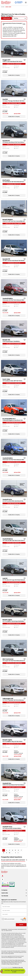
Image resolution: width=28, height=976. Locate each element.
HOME (2, 7)
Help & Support (10, 964)
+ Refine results (6, 18)
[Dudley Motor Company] (6, 2)
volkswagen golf (8, 698)
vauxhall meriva (8, 539)
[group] (14, 49)
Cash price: (5, 70)
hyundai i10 (6, 141)
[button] (25, 50)
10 (9, 852)
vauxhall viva (7, 783)
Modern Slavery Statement (13, 961)
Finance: (16, 750)
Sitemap (17, 964)
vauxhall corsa (7, 827)
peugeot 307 (6, 60)
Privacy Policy (4, 960)
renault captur (7, 620)
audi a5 (5, 578)
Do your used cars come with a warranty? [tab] (13, 860)
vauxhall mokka (8, 298)
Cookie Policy (11, 960)
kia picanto (6, 180)
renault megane (8, 219)
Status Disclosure (13, 962)
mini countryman (8, 659)
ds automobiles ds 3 (9, 419)
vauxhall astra (7, 499)
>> (18, 852)
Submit (21, 924)
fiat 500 (5, 99)
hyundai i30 (6, 259)
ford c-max (6, 379)
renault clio (6, 340)
